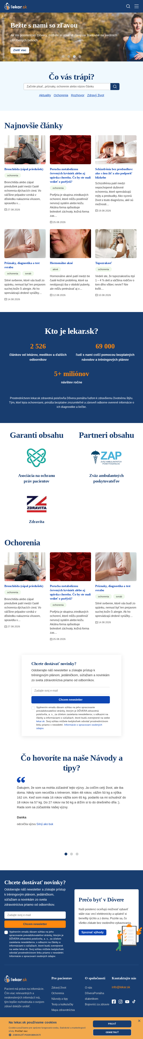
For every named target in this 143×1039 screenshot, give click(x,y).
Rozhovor (77, 95)
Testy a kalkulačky (62, 1004)
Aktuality (45, 95)
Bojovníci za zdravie (97, 1004)
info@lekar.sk (121, 987)
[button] (49, 1034)
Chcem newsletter (70, 699)
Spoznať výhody (92, 932)
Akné (55, 269)
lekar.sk (40, 721)
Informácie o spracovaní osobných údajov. (32, 956)
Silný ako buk (44, 824)
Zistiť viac (19, 50)
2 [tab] (69, 57)
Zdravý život (95, 95)
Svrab (28, 273)
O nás (88, 987)
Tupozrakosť (103, 263)
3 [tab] (75, 57)
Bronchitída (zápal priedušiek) (23, 169)
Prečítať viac (21, 1031)
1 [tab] (64, 57)
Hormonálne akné (61, 263)
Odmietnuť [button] (112, 1032)
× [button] (139, 1021)
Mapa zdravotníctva (63, 1009)
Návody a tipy (59, 998)
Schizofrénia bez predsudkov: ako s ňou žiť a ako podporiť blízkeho (114, 173)
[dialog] (71, 1028)
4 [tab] (80, 57)
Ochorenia (61, 95)
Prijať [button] (112, 1024)
